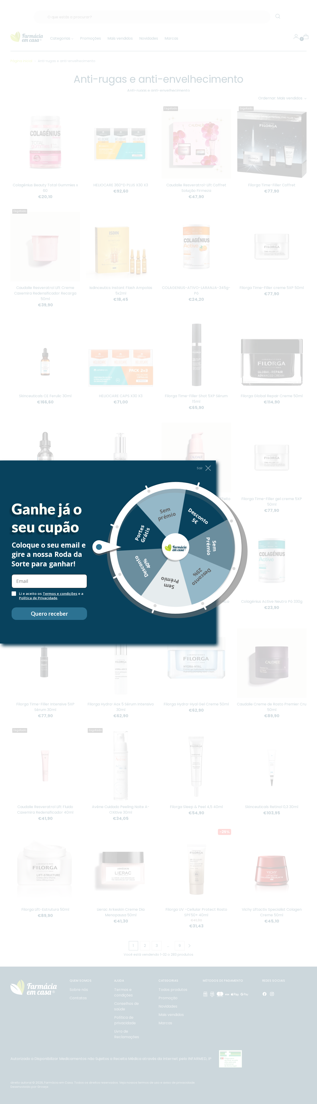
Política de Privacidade (38, 598)
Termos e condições (60, 593)
